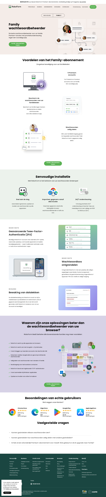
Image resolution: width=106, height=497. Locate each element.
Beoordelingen (61, 466)
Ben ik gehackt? (36, 471)
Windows (48, 463)
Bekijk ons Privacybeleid (12, 489)
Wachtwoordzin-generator (37, 464)
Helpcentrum (72, 461)
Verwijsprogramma (14, 470)
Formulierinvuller (14, 468)
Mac (47, 466)
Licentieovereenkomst (25, 494)
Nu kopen (93, 7)
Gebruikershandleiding (74, 469)
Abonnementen (48, 7)
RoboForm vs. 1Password (60, 476)
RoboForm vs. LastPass (60, 469)
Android (48, 470)
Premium (12, 461)
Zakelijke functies (25, 461)
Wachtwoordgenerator (38, 461)
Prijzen (11, 466)
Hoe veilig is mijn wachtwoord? (37, 468)
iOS (46, 468)
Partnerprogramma (87, 472)
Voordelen (23, 466)
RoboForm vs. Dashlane (60, 472)
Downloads (66, 7)
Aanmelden (85, 7)
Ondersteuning (77, 7)
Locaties (84, 466)
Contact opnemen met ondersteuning (74, 464)
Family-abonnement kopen (17, 44)
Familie (11, 463)
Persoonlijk (31, 7)
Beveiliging (57, 7)
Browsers (48, 461)
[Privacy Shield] (92, 492)
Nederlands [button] (36, 484)
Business (39, 7)
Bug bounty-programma (72, 475)
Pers (83, 463)
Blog (58, 463)
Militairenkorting (13, 475)
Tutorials (71, 472)
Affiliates (84, 477)
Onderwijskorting (14, 472)
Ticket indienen (72, 467)
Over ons (84, 461)
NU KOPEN (83, 2)
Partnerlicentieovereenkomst (89, 474)
